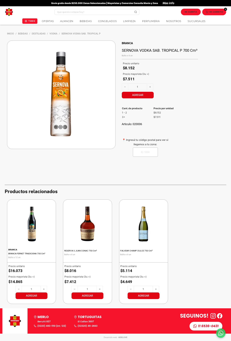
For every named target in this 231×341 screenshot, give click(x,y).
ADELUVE (122, 337)
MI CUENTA (191, 12)
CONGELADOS (107, 21)
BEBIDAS (86, 21)
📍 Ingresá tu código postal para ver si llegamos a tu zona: (145, 142)
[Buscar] (135, 12)
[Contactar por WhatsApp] (221, 333)
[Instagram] (213, 316)
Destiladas (38, 33)
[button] (31, 295)
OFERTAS (48, 21)
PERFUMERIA (151, 21)
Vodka (53, 33)
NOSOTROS (173, 21)
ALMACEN (66, 21)
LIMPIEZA (129, 21)
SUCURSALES (197, 21)
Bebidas (23, 33)
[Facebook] (219, 316)
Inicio (10, 33)
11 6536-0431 (208, 326)
